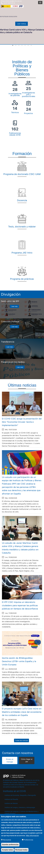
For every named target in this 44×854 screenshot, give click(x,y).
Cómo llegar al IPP (26, 760)
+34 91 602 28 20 (9, 3)
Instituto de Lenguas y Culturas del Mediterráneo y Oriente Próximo (21, 812)
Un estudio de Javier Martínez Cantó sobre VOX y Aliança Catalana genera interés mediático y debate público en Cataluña (20, 548)
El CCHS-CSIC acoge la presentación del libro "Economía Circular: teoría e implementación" (22, 421)
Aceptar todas (7, 850)
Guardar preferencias (10, 844)
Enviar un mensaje (9, 760)
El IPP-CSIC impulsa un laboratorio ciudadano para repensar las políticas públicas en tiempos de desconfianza (20, 605)
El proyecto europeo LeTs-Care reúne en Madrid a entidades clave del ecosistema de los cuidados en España (22, 711)
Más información (32, 835)
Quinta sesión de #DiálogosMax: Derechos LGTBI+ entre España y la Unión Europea (19, 661)
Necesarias (7, 840)
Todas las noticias (21, 740)
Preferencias (28, 840)
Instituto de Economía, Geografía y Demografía (20, 795)
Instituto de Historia (11, 803)
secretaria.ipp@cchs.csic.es (12, 1)
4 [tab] (22, 45)
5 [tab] (25, 45)
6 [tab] (28, 45)
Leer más (14, 306)
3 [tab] (19, 45)
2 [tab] (16, 45)
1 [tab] (13, 45)
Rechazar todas (21, 850)
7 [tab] (31, 45)
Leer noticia (21, 24)
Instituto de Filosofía (11, 799)
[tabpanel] (22, 22)
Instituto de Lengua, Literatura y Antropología (20, 807)
